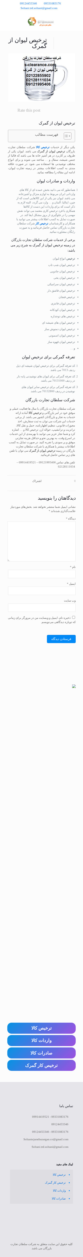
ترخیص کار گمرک (55, 1182)
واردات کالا (59, 1190)
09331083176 (52, 3)
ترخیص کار (41, 223)
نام (73, 567)
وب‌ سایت (70, 600)
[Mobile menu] (8, 21)
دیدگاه (71, 518)
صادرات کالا (59, 1198)
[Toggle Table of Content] (65, 136)
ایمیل (71, 583)
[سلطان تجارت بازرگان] (41, 21)
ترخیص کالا (43, 147)
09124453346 (28, 3)
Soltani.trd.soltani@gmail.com (39, 8)
